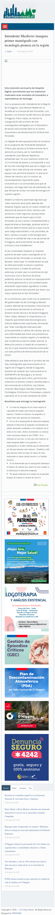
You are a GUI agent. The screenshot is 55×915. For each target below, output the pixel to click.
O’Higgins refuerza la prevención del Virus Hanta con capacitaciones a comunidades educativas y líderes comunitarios (27, 848)
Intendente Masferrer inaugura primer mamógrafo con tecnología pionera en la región (27, 40)
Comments (23, 788)
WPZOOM (16, 913)
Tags (30, 788)
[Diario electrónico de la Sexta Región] (20, 11)
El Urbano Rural (26, 909)
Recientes (6, 788)
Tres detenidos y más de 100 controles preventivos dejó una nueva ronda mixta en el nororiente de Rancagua (25, 865)
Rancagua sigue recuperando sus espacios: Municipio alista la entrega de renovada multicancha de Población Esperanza (27, 830)
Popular (14, 788)
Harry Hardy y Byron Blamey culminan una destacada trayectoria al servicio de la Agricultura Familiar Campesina (27, 813)
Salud (9, 51)
